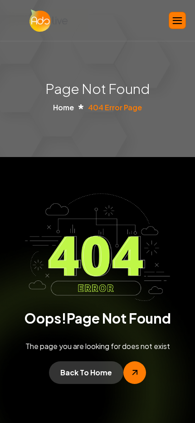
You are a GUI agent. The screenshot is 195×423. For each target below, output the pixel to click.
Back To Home (86, 372)
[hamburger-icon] (177, 20)
